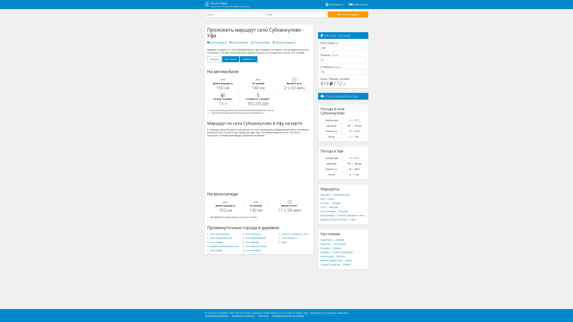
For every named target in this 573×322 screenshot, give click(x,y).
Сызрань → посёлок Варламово (337, 252)
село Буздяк (216, 250)
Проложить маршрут (348, 14)
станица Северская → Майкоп (336, 264)
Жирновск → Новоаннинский (335, 194)
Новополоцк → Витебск (333, 256)
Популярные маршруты (216, 315)
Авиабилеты (248, 59)
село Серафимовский (221, 238)
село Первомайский (255, 238)
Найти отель (360, 4)
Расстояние (231, 59)
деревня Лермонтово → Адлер (336, 260)
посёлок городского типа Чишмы (296, 234)
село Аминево (254, 250)
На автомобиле (239, 42)
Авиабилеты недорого (243, 315)
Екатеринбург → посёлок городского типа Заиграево (343, 215)
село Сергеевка (253, 234)
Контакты (263, 315)
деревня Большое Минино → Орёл (338, 219)
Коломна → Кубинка (331, 248)
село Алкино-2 (289, 238)
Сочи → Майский (329, 207)
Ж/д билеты (336, 4)
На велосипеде (261, 42)
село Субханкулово (220, 234)
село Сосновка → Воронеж (334, 211)
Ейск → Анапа (327, 199)
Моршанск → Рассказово (333, 244)
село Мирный (252, 242)
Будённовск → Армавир (332, 239)
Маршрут (214, 59)
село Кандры (216, 242)
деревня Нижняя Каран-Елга (224, 246)
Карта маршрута (218, 42)
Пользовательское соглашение (288, 315)
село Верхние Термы (256, 246)
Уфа (284, 242)
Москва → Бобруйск (331, 203)
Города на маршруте (285, 42)
